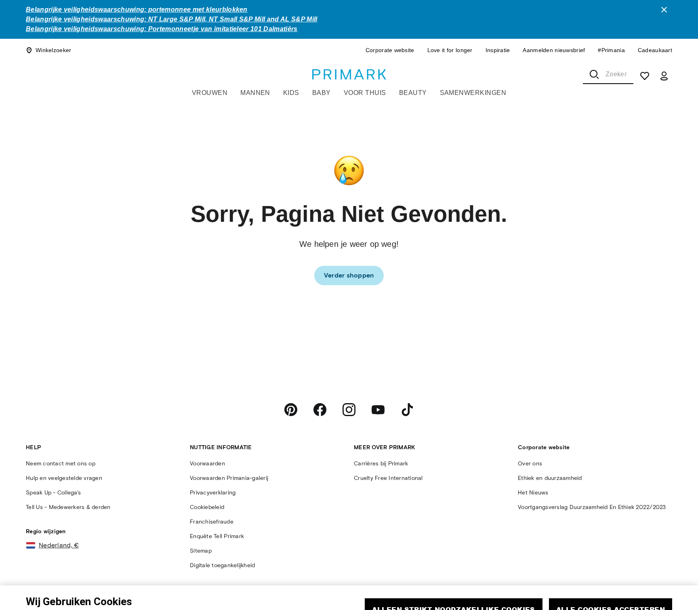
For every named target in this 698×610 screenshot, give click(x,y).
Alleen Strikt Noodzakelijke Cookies (453, 569)
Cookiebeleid (162, 595)
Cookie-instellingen (518, 593)
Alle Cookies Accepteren (610, 569)
